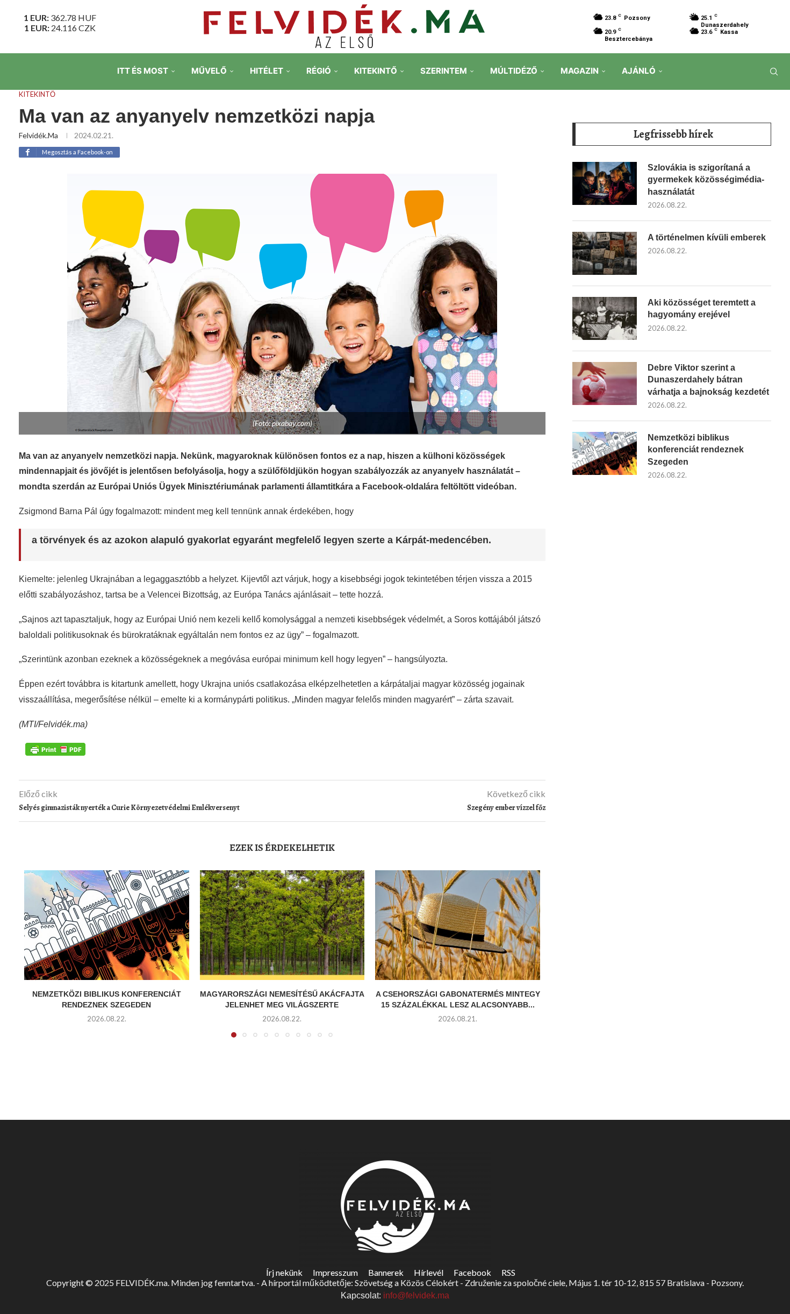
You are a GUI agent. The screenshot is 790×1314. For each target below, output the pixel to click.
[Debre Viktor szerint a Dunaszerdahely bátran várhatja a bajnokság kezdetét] (604, 383)
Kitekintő (375, 71)
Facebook (472, 1272)
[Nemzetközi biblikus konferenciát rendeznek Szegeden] (106, 925)
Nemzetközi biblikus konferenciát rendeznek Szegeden (696, 449)
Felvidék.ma (38, 135)
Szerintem (443, 71)
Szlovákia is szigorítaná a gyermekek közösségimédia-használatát (706, 179)
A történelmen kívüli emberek (707, 237)
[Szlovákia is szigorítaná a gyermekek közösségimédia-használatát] (604, 183)
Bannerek (386, 1272)
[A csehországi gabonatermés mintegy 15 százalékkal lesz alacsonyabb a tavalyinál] (457, 925)
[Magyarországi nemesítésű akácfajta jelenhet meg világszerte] (282, 925)
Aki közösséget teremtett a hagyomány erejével (702, 308)
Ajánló (639, 71)
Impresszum (335, 1272)
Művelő (209, 71)
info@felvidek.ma (416, 1295)
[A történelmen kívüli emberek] (604, 253)
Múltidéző (513, 71)
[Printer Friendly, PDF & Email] (55, 749)
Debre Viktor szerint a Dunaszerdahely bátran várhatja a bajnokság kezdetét (708, 379)
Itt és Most (142, 71)
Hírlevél (428, 1272)
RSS (508, 1272)
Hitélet (266, 71)
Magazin (580, 71)
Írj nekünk (284, 1272)
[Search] (774, 71)
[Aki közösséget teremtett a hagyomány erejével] (604, 318)
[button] (39, 960)
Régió (318, 71)
